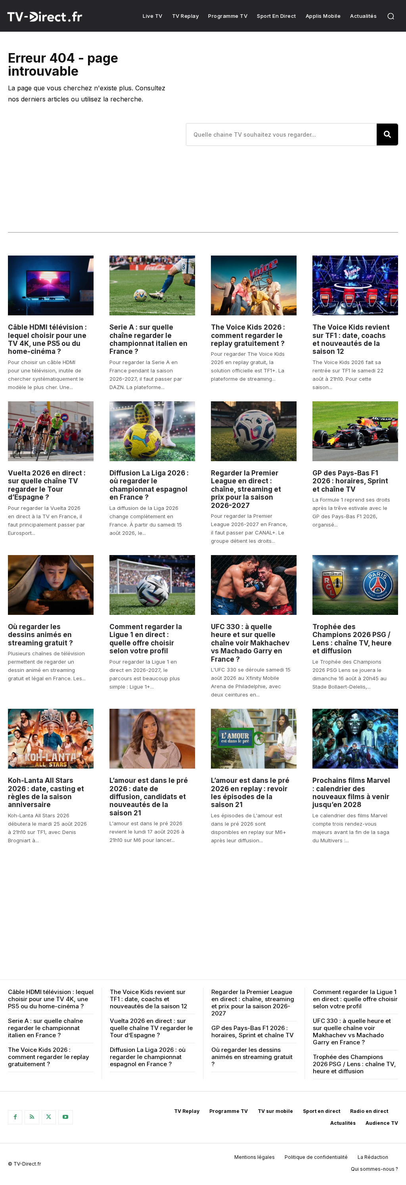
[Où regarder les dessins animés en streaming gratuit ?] (51, 585)
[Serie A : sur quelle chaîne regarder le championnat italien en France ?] (152, 285)
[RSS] (32, 1117)
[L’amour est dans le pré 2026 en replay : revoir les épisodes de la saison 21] (254, 739)
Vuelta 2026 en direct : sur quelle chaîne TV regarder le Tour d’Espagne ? (47, 485)
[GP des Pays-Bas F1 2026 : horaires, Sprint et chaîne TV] (355, 431)
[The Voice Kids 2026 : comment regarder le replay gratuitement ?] (254, 285)
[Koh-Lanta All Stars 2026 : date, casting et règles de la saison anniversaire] (51, 739)
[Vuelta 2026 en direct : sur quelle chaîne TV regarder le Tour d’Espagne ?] (51, 431)
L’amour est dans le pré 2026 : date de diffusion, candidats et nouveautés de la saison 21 (148, 797)
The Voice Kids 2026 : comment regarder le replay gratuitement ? (248, 335)
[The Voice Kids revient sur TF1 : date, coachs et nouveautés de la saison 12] (355, 285)
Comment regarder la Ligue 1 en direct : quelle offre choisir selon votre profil (145, 639)
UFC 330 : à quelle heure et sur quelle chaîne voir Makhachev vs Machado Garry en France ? (250, 643)
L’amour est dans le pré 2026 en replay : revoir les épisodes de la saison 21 (250, 793)
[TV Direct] (54, 16)
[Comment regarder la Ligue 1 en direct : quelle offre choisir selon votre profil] (152, 585)
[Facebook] (15, 1117)
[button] (390, 15)
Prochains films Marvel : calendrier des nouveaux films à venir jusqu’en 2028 (351, 793)
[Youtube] (65, 1117)
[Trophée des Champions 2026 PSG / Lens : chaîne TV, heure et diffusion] (355, 585)
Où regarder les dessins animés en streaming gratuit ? (40, 635)
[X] (49, 1117)
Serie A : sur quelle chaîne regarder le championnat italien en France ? (148, 339)
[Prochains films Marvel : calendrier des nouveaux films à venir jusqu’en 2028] (355, 739)
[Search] (387, 134)
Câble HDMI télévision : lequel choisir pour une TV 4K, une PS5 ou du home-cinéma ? (47, 339)
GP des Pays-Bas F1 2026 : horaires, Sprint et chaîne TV (350, 481)
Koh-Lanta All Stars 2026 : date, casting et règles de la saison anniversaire (46, 793)
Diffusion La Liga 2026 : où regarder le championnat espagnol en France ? (149, 485)
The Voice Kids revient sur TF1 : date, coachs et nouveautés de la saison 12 (351, 339)
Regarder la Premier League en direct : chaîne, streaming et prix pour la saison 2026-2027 (246, 489)
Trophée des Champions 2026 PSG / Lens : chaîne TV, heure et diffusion (352, 639)
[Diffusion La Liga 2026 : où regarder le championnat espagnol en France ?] (152, 431)
